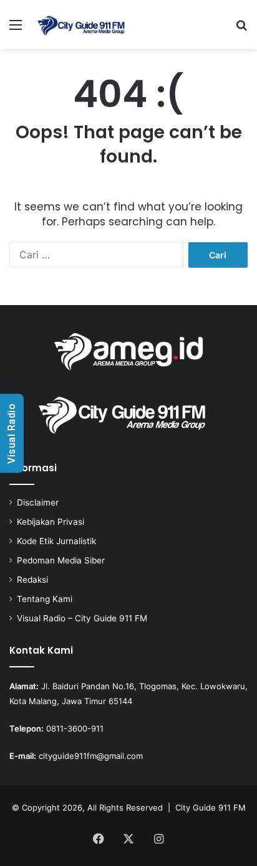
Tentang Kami (44, 599)
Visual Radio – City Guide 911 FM (82, 618)
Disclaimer (38, 502)
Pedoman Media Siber (61, 560)
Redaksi (32, 580)
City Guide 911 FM (210, 807)
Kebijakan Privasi (50, 522)
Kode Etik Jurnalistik (56, 541)
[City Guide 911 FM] (81, 24)
